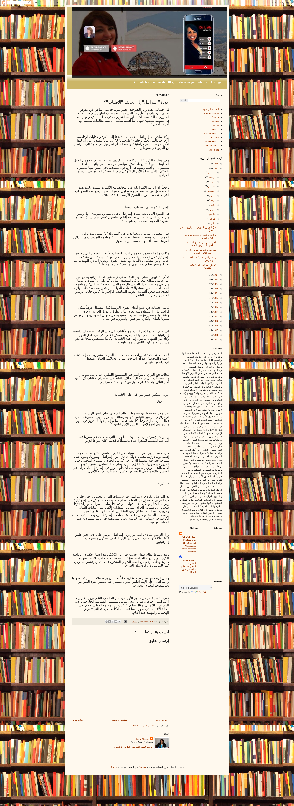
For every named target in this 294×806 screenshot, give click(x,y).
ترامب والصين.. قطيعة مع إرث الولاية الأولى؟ (200, 236)
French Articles (211, 133)
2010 (215, 339)
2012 (215, 330)
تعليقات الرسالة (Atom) (143, 725)
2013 (215, 325)
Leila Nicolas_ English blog (189, 538)
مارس (211, 214)
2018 (215, 302)
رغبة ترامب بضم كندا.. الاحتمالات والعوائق (199, 259)
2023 (215, 279)
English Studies (211, 113)
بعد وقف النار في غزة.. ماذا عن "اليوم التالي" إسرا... (200, 251)
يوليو (212, 195)
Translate (202, 592)
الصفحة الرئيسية (120, 719)
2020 (215, 293)
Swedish (215, 137)
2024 (215, 274)
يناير (212, 223)
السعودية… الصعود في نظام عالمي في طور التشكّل (188, 568)
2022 (215, 284)
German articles (211, 141)
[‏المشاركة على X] (113, 621)
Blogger (113, 767)
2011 (215, 334)
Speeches (214, 125)
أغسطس (210, 191)
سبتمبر (211, 186)
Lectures (215, 121)
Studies (215, 117)
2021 (215, 288)
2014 (215, 321)
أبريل (212, 209)
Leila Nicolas (142, 739)
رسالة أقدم (78, 719)
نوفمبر (211, 177)
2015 (215, 316)
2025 (215, 168)
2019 (215, 297)
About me (214, 149)
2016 (215, 311)
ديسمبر (211, 172)
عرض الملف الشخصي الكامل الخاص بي (133, 746)
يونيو (212, 200)
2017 (215, 307)
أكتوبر (212, 181)
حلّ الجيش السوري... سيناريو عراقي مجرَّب (198, 229)
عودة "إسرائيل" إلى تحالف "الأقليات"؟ (203, 266)
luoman (142, 767)
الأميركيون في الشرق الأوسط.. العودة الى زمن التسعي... (200, 244)
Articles (215, 129)
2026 (215, 163)
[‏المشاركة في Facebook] (109, 621)
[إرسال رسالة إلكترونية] (125, 621)
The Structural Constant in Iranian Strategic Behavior (188, 547)
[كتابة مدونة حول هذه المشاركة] (116, 621)
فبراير (212, 218)
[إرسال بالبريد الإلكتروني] (119, 621)
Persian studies (212, 145)
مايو (213, 204)
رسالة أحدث (162, 719)
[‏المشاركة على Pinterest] (106, 621)
